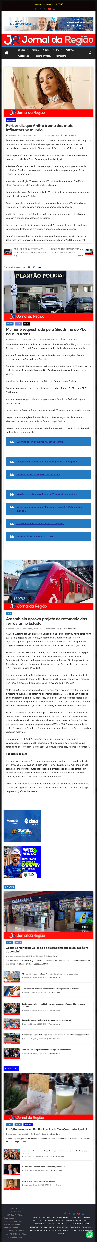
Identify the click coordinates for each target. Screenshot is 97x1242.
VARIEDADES (11, 120)
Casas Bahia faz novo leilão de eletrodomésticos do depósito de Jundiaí (47, 949)
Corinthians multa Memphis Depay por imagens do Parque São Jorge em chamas (53, 1005)
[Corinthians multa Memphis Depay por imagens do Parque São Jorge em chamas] (12, 1008)
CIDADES (21, 50)
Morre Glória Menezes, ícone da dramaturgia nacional (43, 1167)
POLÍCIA (35, 50)
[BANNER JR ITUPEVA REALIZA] (22, 847)
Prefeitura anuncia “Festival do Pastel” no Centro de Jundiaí (46, 1129)
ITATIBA (35, 1221)
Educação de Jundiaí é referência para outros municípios (46, 1020)
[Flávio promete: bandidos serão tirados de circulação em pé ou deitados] (12, 990)
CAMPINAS (46, 1217)
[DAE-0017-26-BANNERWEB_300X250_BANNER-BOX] (22, 812)
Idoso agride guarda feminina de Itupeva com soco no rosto (67, 252)
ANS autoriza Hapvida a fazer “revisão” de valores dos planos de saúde (50, 974)
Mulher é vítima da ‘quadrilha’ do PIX (34, 536)
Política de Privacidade (38, 1230)
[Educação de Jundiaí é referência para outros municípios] (12, 1022)
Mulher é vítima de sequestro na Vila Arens (38, 474)
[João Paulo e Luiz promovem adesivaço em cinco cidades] (12, 1052)
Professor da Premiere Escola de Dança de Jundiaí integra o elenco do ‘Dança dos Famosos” (54, 1152)
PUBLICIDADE (23, 56)
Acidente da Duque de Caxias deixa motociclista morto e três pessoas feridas (55, 1035)
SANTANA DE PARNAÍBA (73, 1221)
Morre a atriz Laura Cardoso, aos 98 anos (38, 1181)
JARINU (50, 1221)
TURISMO (18, 1124)
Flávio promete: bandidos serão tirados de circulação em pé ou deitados (50, 989)
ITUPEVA (43, 1221)
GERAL (56, 50)
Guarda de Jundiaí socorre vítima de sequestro (40, 523)
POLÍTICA (70, 50)
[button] (26, 50)
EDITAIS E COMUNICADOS (58, 1227)
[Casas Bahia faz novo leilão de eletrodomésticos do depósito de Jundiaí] (49, 915)
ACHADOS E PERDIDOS (80, 1224)
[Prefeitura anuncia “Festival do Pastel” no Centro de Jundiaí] (49, 1096)
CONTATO (73, 1230)
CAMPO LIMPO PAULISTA (61, 1217)
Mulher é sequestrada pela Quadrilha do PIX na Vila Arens (30, 252)
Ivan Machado (53, 135)
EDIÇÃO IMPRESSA (43, 56)
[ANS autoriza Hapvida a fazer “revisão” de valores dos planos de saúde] (12, 975)
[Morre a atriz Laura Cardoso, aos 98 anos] (12, 1183)
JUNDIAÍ (46, 50)
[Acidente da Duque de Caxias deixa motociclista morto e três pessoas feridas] (12, 1037)
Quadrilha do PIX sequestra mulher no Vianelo (39, 442)
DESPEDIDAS (60, 56)
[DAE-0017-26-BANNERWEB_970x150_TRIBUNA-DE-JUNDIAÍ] (49, 18)
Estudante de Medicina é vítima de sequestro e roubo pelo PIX (48, 461)
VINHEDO (87, 1221)
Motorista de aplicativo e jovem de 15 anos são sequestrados (47, 494)
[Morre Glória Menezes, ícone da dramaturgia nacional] (12, 1168)
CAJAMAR (86, 1217)
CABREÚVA (76, 1217)
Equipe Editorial (87, 1227)
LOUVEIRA (59, 1221)
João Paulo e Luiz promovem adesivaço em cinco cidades (46, 1049)
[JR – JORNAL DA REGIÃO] (49, 35)
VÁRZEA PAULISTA (40, 1224)
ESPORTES (34, 1227)
